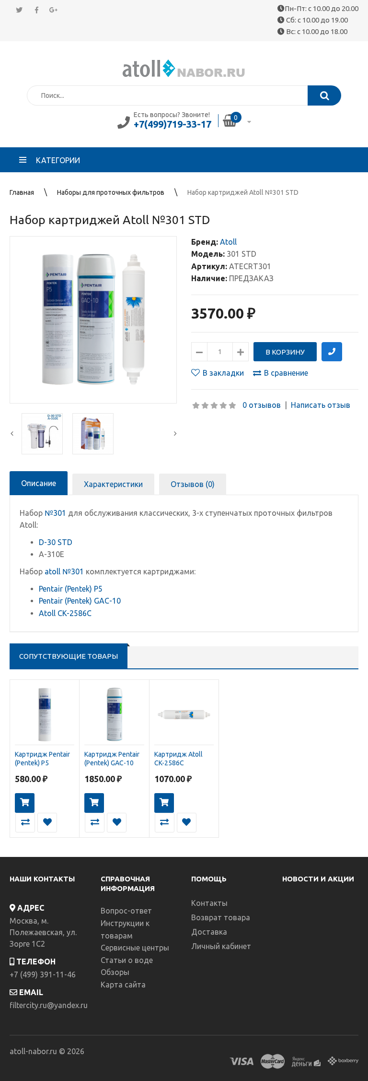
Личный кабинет (221, 946)
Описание (38, 483)
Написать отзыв (320, 405)
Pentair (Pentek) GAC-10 (80, 600)
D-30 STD (55, 542)
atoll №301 (64, 571)
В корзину (24, 803)
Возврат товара (220, 917)
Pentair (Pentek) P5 (71, 588)
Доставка (209, 931)
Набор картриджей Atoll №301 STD (243, 192)
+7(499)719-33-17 (172, 124)
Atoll (228, 242)
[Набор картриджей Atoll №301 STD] (93, 320)
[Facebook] (36, 10)
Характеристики (113, 484)
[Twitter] (19, 10)
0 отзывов (261, 405)
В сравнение (286, 372)
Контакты (209, 903)
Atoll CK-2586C (65, 613)
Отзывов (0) (193, 484)
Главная (22, 192)
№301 (55, 513)
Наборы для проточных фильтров (110, 192)
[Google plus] (53, 10)
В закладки (223, 372)
